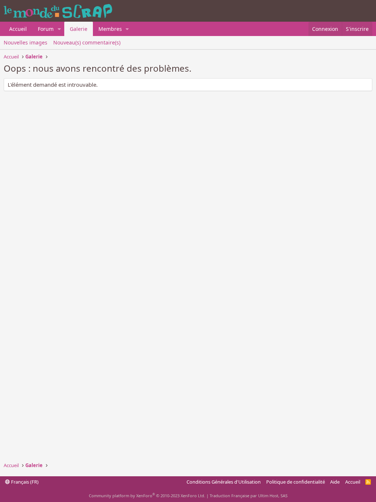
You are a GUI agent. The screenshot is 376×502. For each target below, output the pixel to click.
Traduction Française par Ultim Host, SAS (249, 495)
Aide (335, 481)
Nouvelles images (25, 42)
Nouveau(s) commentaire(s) (86, 42)
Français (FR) (24, 481)
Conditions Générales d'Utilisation (224, 481)
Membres (110, 28)
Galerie (78, 28)
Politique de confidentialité (295, 481)
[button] (59, 29)
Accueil (18, 28)
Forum (46, 28)
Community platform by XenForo (147, 495)
